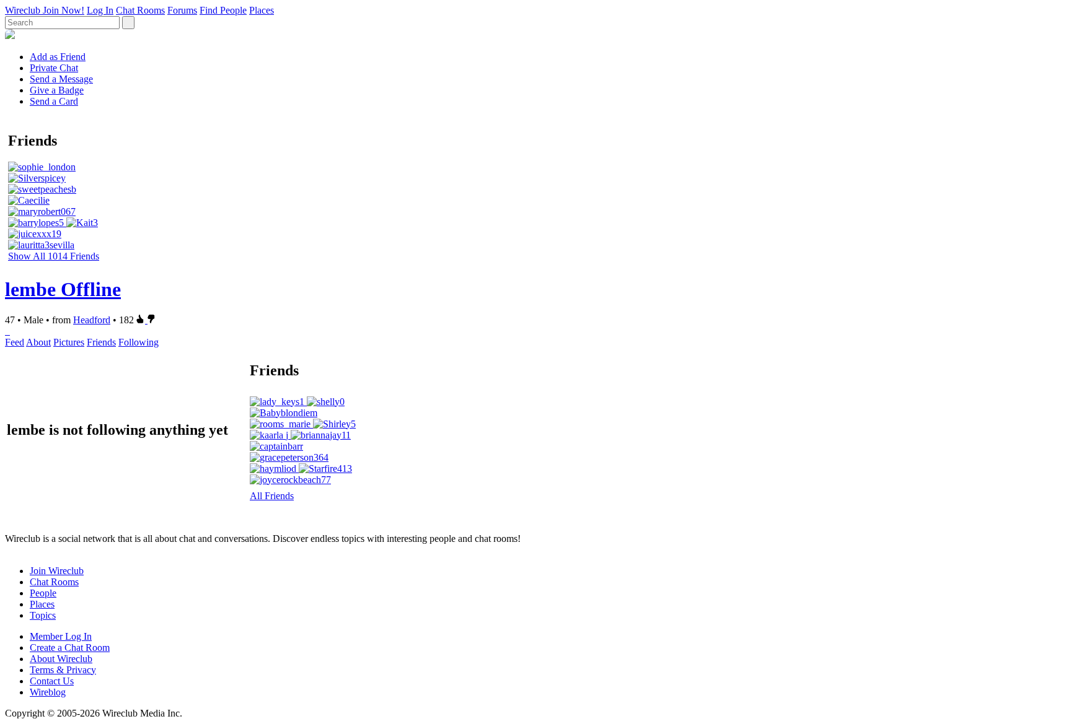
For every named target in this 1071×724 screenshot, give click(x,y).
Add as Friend (58, 56)
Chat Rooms (140, 10)
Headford (91, 320)
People (43, 593)
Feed (14, 342)
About (38, 342)
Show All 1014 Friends (53, 256)
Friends (101, 342)
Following (138, 342)
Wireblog (48, 692)
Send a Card (54, 101)
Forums (182, 10)
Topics (43, 615)
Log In (100, 10)
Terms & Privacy (63, 670)
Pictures (68, 342)
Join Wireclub (57, 570)
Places (261, 10)
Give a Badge (57, 90)
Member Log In (61, 636)
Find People (223, 10)
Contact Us (52, 681)
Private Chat (54, 68)
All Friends (272, 496)
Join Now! (63, 10)
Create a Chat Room (70, 647)
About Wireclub (61, 658)
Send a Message (61, 79)
